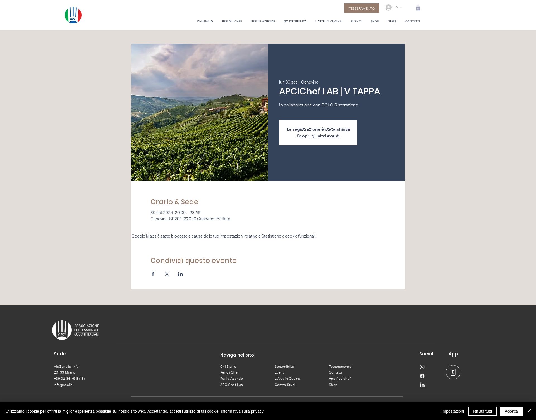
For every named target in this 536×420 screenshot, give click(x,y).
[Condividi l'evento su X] (166, 274)
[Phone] (453, 372)
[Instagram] (422, 367)
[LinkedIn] (422, 385)
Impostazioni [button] (453, 411)
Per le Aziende (231, 379)
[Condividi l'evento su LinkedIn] (180, 274)
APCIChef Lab (231, 385)
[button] (418, 7)
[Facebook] (422, 376)
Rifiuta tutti (482, 411)
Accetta (511, 411)
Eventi (279, 372)
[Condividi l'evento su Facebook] (153, 274)
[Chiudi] (529, 411)
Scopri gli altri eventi (318, 136)
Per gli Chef (229, 372)
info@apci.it (63, 385)
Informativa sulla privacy (242, 411)
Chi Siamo (228, 367)
